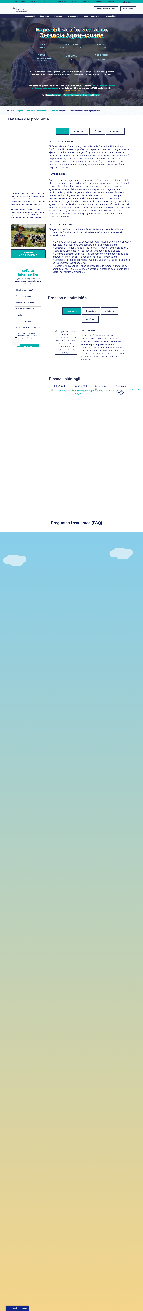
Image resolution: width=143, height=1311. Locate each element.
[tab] (62, 131)
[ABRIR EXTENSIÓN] (63, 16)
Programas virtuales (24, 111)
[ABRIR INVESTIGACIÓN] (80, 16)
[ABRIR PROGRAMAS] (50, 16)
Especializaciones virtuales (47, 111)
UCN (12, 111)
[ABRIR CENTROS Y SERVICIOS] (100, 16)
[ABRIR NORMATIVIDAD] (117, 16)
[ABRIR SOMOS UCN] (36, 16)
